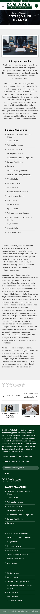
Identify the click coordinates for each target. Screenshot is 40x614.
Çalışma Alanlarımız (20, 13)
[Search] (36, 6)
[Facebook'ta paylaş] (7, 385)
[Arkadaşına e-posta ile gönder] (15, 385)
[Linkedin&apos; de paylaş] (23, 385)
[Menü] (3, 5)
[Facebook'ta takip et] (3, 479)
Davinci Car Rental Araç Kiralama (15, 461)
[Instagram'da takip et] (7, 479)
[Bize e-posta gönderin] (15, 479)
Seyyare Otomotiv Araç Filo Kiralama (17, 456)
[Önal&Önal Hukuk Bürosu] (19, 6)
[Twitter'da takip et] (11, 479)
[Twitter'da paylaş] (11, 385)
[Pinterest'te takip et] (19, 479)
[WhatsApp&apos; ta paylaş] (3, 385)
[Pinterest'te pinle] (19, 385)
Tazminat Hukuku (12, 396)
